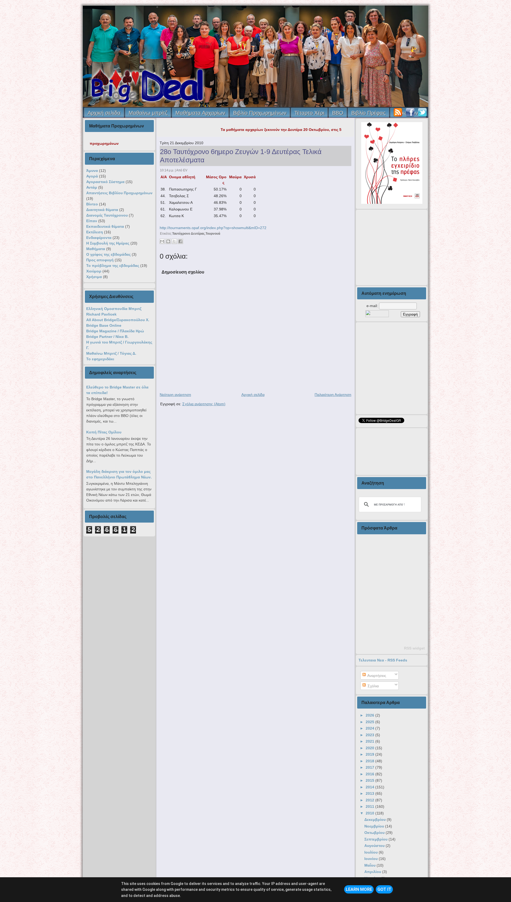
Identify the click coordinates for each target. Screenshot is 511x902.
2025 (370, 722)
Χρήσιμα (94, 277)
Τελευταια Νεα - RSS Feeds (382, 660)
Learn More (359, 889)
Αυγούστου (375, 845)
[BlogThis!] (168, 241)
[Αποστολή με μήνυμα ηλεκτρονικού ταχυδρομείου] (162, 241)
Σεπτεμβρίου (376, 839)
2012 (370, 800)
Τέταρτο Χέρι (309, 113)
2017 (370, 767)
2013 (370, 793)
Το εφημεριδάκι (100, 359)
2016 (370, 774)
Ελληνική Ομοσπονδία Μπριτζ (113, 309)
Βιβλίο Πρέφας (368, 113)
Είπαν (91, 221)
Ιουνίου (371, 859)
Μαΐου (370, 865)
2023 (370, 735)
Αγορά (92, 176)
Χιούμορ (93, 271)
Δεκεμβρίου (375, 819)
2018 (370, 761)
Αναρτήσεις (376, 675)
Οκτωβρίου (375, 832)
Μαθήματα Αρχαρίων (200, 113)
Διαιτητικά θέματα (102, 210)
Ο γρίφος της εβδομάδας (108, 254)
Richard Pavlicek (101, 314)
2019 (370, 754)
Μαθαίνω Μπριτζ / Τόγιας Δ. (111, 353)
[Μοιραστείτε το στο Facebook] (180, 241)
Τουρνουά (212, 233)
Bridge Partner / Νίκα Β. (107, 336)
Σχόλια (372, 686)
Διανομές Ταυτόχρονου (107, 215)
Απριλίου (373, 872)
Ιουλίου (371, 852)
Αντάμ (91, 187)
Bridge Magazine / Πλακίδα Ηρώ (115, 331)
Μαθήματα (95, 249)
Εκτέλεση (94, 232)
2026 (370, 715)
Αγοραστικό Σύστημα (105, 182)
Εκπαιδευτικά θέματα (105, 226)
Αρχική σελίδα (104, 113)
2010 (370, 813)
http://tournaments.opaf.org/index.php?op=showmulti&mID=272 (213, 228)
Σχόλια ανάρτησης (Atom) (203, 404)
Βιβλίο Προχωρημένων (259, 113)
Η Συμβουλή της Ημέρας (107, 243)
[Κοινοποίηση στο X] (174, 241)
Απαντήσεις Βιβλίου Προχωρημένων (119, 193)
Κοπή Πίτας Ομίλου (103, 432)
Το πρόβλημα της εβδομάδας (112, 265)
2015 (370, 780)
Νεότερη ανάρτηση (175, 394)
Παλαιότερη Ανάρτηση (333, 394)
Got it (384, 889)
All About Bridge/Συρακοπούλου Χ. (117, 320)
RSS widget (414, 648)
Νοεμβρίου (374, 826)
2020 (370, 748)
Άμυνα (92, 170)
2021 (370, 741)
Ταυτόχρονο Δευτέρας (188, 233)
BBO (337, 113)
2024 (370, 728)
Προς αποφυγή (100, 260)
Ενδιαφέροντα (99, 237)
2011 (370, 806)
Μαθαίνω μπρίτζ (148, 113)
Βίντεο (92, 204)
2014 (370, 787)
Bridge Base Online (103, 325)
